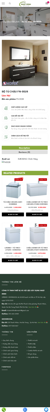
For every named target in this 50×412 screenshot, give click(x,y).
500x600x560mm (13, 210)
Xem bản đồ (32, 307)
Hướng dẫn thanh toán (10, 347)
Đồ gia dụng (32, 354)
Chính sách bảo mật (9, 360)
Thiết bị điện (32, 347)
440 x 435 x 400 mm (13, 256)
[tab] (24, 148)
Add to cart (13, 214)
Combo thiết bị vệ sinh (35, 350)
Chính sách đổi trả (9, 357)
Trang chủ (6, 21)
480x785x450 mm (37, 210)
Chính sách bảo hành (10, 354)
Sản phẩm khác (33, 357)
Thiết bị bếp (31, 344)
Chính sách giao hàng (10, 350)
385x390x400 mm (37, 256)
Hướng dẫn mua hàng (10, 344)
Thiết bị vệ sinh (33, 340)
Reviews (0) (24, 152)
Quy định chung (8, 340)
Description (24, 147)
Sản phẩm (16, 21)
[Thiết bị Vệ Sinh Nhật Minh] (25, 3)
